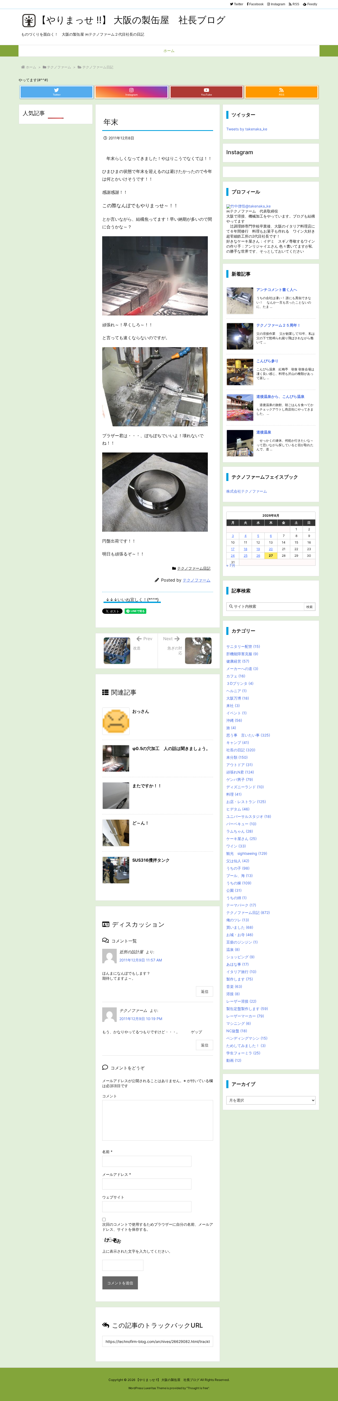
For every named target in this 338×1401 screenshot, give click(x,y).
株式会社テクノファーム (246, 491)
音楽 (234, 986)
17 (232, 549)
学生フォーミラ (243, 1053)
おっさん (140, 711)
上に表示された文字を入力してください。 (137, 1251)
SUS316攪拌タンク (151, 860)
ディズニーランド (245, 787)
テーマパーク (241, 905)
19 (258, 549)
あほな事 (237, 964)
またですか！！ (147, 785)
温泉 (233, 949)
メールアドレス (116, 1174)
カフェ (235, 676)
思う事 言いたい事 (248, 735)
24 (233, 556)
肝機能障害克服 (242, 654)
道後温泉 (263, 432)
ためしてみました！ (246, 1045)
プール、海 (239, 875)
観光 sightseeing (246, 853)
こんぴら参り (267, 360)
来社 (233, 705)
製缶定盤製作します (247, 1008)
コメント (109, 1096)
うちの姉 (236, 897)
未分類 (237, 757)
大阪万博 (237, 698)
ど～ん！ (140, 822)
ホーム (31, 67)
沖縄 (234, 720)
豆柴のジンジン (242, 942)
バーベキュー (241, 824)
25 (245, 556)
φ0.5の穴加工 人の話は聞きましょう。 (171, 748)
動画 (233, 1060)
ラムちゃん (239, 831)
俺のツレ (237, 920)
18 (245, 549)
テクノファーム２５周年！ (278, 325)
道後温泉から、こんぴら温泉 (280, 396)
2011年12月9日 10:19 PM (140, 1018)
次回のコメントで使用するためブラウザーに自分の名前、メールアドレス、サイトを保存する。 (157, 1227)
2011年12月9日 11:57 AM (140, 960)
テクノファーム (59, 67)
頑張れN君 (240, 772)
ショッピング (240, 957)
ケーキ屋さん (241, 838)
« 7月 (230, 565)
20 (271, 549)
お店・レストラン (246, 801)
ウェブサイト (113, 1197)
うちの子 (238, 868)
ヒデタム (238, 809)
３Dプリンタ (239, 683)
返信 (204, 991)
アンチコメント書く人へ (276, 289)
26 (258, 556)
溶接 (233, 994)
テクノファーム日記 (97, 67)
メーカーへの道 (242, 668)
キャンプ (237, 742)
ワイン (236, 846)
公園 (234, 890)
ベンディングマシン (246, 1038)
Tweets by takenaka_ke (246, 129)
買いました (239, 927)
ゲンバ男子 (239, 779)
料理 (234, 794)
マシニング (238, 1023)
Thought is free (197, 1388)
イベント (236, 713)
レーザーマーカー (245, 1016)
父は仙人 (237, 860)
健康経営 (237, 661)
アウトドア (239, 764)
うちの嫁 (238, 883)
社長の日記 (240, 750)
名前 (107, 1151)
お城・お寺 (239, 934)
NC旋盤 (236, 1031)
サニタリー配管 (243, 646)
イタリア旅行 (241, 971)
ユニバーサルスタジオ (248, 816)
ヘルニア (236, 690)
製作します (239, 979)
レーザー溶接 (241, 1001)
